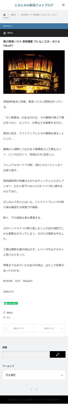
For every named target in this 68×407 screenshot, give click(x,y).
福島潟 (10, 33)
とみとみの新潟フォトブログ (32, 399)
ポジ (9, 317)
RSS (36, 389)
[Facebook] (31, 389)
